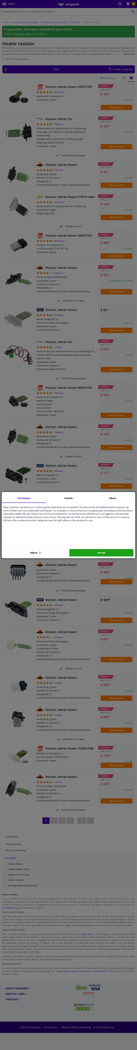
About (112, 498)
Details (68, 498)
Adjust (34, 552)
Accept (101, 552)
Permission (24, 498)
